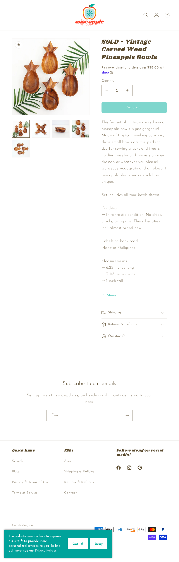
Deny (99, 544)
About (69, 461)
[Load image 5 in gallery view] (21, 149)
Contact (70, 493)
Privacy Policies (46, 550)
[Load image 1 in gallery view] (21, 129)
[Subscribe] (127, 415)
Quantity (108, 80)
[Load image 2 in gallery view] (41, 129)
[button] (10, 15)
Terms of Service (25, 493)
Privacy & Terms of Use (30, 482)
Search (17, 461)
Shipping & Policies (79, 471)
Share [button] (111, 295)
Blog (15, 471)
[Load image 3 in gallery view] (61, 129)
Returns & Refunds (79, 482)
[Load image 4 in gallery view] (81, 129)
